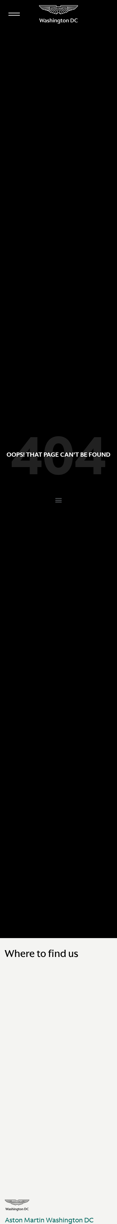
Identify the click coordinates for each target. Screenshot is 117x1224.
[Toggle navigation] (14, 12)
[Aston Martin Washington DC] (58, 14)
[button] (58, 500)
